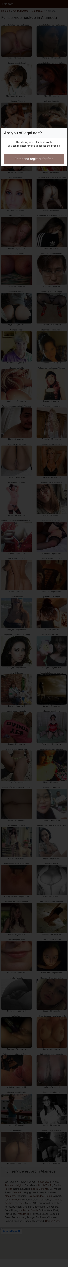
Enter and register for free (34, 159)
